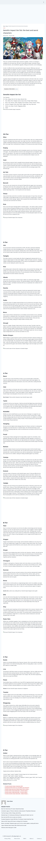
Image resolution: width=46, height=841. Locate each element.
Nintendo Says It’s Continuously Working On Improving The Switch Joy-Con (17, 815)
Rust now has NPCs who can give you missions (11, 817)
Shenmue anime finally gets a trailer (8, 827)
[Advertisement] (23, 13)
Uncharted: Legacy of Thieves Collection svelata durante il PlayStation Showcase (18, 811)
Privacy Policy (7, 838)
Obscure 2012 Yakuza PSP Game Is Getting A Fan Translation (14, 821)
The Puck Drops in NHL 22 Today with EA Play (11, 813)
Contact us (39, 838)
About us (31, 838)
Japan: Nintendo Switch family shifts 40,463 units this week (13, 825)
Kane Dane (6, 35)
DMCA (24, 838)
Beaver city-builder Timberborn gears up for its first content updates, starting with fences (19, 823)
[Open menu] (44, 2)
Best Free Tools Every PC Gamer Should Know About (12, 808)
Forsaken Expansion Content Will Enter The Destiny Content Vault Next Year (17, 819)
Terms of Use (17, 838)
